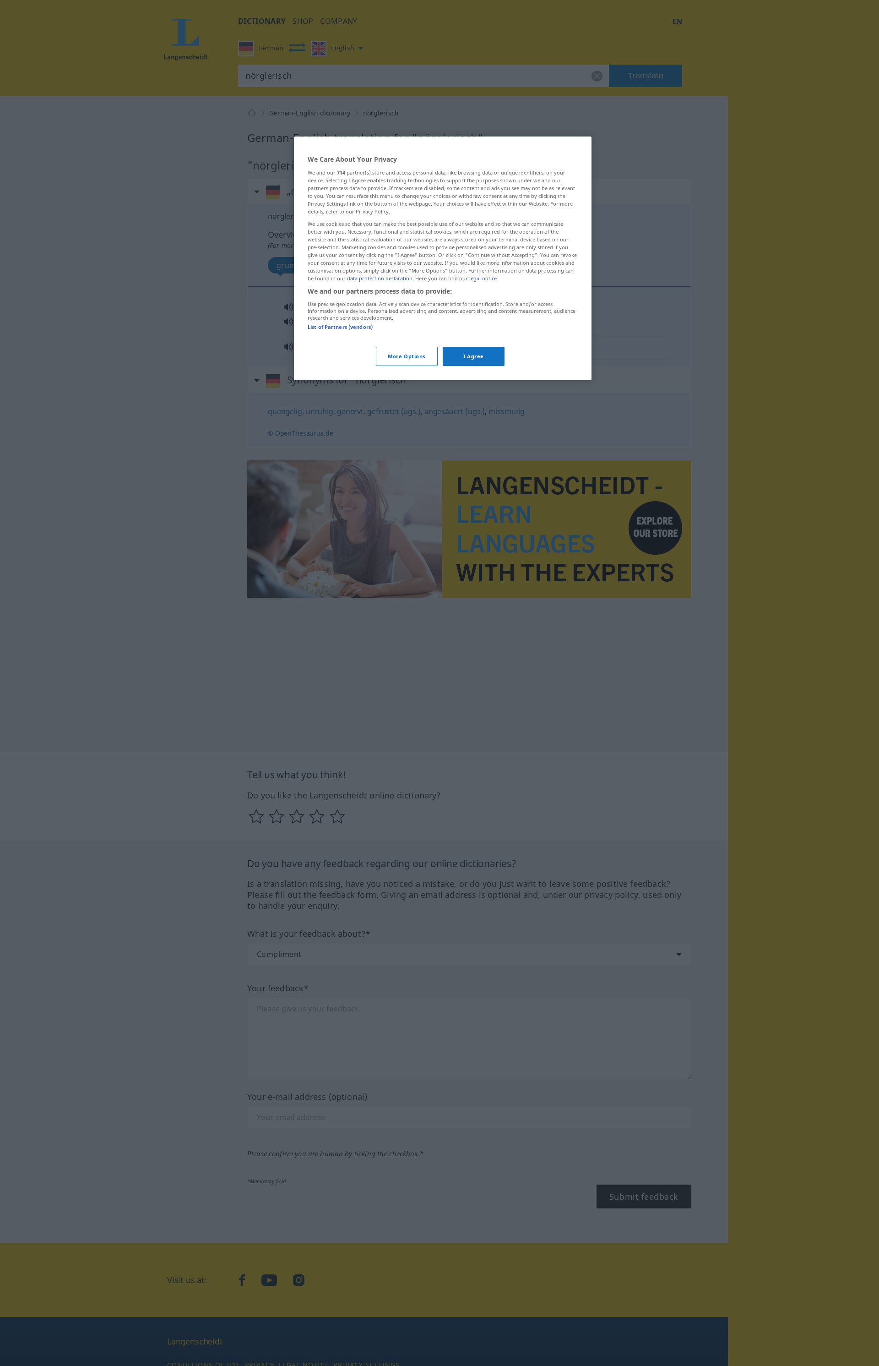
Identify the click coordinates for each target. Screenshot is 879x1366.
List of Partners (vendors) (340, 326)
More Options (406, 356)
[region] (442, 258)
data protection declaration (379, 278)
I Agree (473, 356)
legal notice (483, 278)
